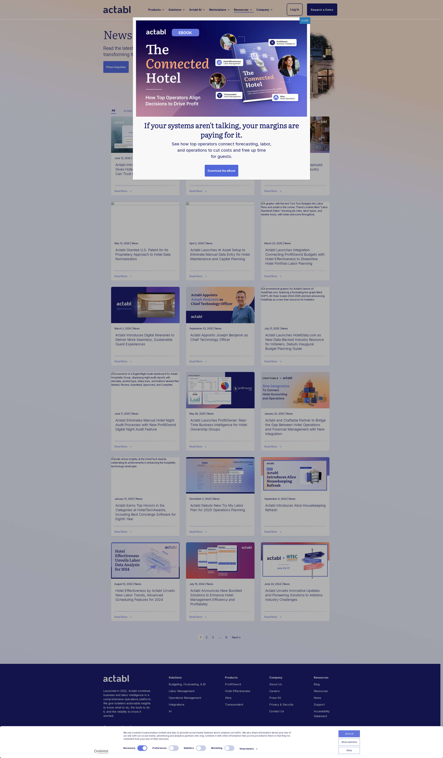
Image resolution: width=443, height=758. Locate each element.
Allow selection (349, 742)
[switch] (174, 748)
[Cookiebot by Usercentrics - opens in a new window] (101, 752)
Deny (349, 750)
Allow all (349, 733)
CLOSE (304, 20)
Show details (246, 748)
